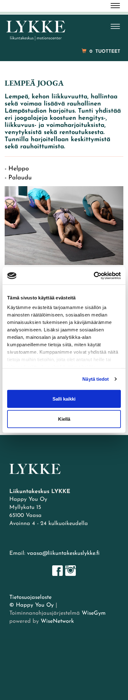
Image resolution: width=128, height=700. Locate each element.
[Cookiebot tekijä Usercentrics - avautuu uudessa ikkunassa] (93, 276)
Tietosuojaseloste (30, 597)
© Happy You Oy (31, 605)
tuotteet (104, 51)
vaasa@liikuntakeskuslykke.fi (63, 553)
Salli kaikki (64, 398)
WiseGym (94, 613)
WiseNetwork (57, 621)
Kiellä (64, 419)
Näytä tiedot (95, 379)
